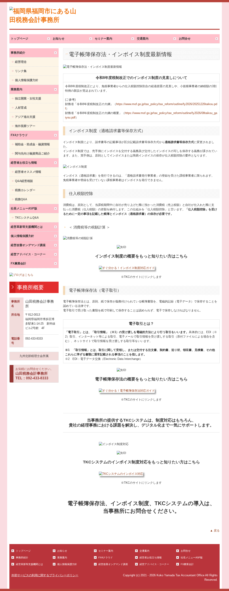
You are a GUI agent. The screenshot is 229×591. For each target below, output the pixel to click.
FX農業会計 (18, 263)
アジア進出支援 (25, 116)
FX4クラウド (19, 135)
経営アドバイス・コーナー (28, 254)
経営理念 (21, 61)
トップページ (19, 38)
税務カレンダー (25, 190)
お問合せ (185, 38)
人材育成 (21, 107)
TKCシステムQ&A (27, 217)
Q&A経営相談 (24, 181)
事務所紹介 (18, 52)
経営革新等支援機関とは (27, 226)
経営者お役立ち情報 (24, 162)
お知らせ (58, 38)
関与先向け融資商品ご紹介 (32, 153)
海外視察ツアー (25, 126)
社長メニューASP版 (24, 208)
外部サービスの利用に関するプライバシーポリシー (44, 575)
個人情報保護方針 (26, 80)
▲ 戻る (215, 530)
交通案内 (142, 38)
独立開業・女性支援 (28, 98)
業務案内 (16, 89)
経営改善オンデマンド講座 (28, 245)
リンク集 (21, 71)
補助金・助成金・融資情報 (32, 144)
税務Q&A (21, 199)
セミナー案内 (103, 38)
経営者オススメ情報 (28, 171)
